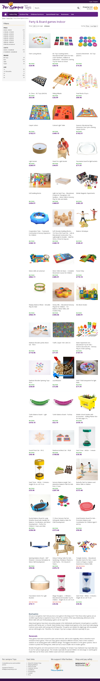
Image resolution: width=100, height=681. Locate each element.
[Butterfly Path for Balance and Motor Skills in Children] (87, 469)
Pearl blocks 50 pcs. (82, 93)
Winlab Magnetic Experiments (85, 193)
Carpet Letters (33, 125)
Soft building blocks (35, 193)
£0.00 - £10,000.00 (9, 50)
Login (90, 1)
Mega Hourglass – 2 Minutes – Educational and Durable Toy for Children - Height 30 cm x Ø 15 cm (63, 598)
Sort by (83, 26)
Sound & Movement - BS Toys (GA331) (86, 55)
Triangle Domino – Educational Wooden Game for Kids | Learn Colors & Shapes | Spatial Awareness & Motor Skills (86, 561)
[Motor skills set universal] (40, 258)
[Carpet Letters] (40, 112)
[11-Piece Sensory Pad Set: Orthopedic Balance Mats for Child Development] (63, 505)
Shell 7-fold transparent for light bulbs (86, 381)
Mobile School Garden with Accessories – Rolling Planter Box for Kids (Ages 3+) (86, 416)
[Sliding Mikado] (63, 80)
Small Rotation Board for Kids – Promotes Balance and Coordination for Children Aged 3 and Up (86, 521)
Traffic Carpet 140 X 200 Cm (61, 343)
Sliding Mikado (57, 93)
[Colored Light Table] (63, 112)
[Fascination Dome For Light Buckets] (40, 583)
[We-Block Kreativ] (87, 292)
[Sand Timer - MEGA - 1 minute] (87, 437)
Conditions (31, 670)
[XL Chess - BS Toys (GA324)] (40, 80)
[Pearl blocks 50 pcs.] (87, 80)
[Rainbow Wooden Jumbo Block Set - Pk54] (40, 330)
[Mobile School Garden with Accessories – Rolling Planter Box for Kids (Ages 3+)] (87, 401)
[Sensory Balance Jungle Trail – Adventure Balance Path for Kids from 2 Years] (63, 469)
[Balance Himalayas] (87, 218)
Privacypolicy (31, 671)
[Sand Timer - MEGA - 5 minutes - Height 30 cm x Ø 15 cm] (87, 583)
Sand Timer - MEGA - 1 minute (85, 450)
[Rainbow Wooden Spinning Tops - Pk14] (40, 368)
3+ (4, 75)
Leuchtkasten (57, 380)
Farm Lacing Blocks (35, 54)
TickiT (5, 64)
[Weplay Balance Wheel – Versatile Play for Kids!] (40, 292)
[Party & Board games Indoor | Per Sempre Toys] (16, 6)
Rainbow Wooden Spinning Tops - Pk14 (39, 381)
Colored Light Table (59, 125)
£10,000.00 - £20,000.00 (10, 52)
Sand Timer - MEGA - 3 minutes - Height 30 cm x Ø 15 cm (39, 483)
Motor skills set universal (37, 271)
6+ (4, 77)
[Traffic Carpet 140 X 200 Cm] (63, 330)
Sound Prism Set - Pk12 (36, 450)
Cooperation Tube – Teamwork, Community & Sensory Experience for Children (39, 233)
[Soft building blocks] (40, 180)
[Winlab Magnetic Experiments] (87, 180)
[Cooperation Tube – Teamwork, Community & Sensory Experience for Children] (40, 218)
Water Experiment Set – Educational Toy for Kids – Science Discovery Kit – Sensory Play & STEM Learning (86, 346)
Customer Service (33, 668)
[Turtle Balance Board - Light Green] (40, 401)
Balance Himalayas (82, 231)
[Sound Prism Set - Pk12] (40, 437)
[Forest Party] (87, 258)
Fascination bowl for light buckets (86, 161)
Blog (29, 675)
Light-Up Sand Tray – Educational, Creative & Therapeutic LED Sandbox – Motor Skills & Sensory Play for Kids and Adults (63, 196)
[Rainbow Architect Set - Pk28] (63, 437)
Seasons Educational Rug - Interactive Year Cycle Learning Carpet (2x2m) (86, 127)
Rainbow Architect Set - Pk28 (62, 450)
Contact (30, 673)
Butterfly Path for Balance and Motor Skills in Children (85, 483)
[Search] (78, 8)
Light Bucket (33, 161)
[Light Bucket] (40, 148)
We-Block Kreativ (81, 305)
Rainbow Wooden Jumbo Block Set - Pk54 (39, 344)
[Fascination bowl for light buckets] (87, 148)
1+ (4, 69)
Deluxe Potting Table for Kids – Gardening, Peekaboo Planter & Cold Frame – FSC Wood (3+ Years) (63, 561)
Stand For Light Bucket (60, 161)
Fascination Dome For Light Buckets (38, 597)
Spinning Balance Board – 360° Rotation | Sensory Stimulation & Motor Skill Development (39, 560)
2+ (4, 73)
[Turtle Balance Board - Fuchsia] (63, 401)
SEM (5, 61)
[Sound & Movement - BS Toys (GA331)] (87, 41)
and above (9, 44)
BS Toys (6, 57)
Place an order (32, 666)
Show (30, 26)
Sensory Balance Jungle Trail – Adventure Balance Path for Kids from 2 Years (63, 484)
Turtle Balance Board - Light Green (38, 415)
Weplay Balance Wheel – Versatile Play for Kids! (39, 306)
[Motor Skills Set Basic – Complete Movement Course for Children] (63, 258)
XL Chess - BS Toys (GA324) (38, 93)
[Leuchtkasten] (63, 368)
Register (95, 1)
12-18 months (8, 71)
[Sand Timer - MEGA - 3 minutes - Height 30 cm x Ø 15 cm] (40, 469)
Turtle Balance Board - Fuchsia (62, 414)
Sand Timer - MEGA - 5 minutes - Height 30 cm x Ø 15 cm (86, 597)
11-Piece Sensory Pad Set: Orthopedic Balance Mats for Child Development (62, 520)
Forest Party (80, 271)
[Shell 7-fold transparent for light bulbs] (87, 368)
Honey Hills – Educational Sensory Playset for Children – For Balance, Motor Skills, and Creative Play (63, 308)
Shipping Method (33, 665)
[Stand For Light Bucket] (63, 148)
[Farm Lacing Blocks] (40, 41)
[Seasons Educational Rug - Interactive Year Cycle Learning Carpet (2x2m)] (87, 112)
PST (5, 60)
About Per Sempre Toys (34, 663)
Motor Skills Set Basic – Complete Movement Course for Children (63, 272)
